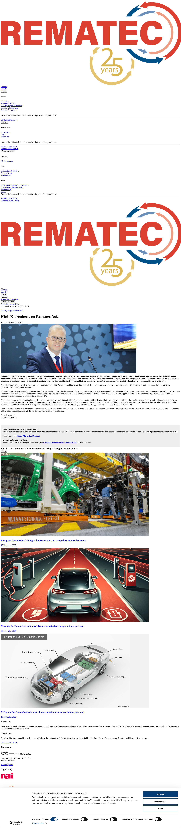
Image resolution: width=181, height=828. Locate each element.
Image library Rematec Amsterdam (14, 185)
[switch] (84, 819)
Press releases (6, 173)
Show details (37, 823)
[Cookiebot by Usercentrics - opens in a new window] (16, 823)
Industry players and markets (12, 310)
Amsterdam (5, 132)
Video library (6, 190)
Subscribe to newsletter (10, 201)
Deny (160, 809)
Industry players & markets (11, 106)
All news (4, 101)
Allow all (160, 794)
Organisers (5, 137)
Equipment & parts (8, 103)
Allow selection (160, 801)
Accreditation (6, 175)
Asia (3, 134)
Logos (3, 192)
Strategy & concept (8, 110)
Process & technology (9, 108)
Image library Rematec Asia (12, 187)
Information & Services (10, 171)
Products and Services (9, 149)
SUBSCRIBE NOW (9, 120)
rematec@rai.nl (7, 765)
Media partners (7, 161)
